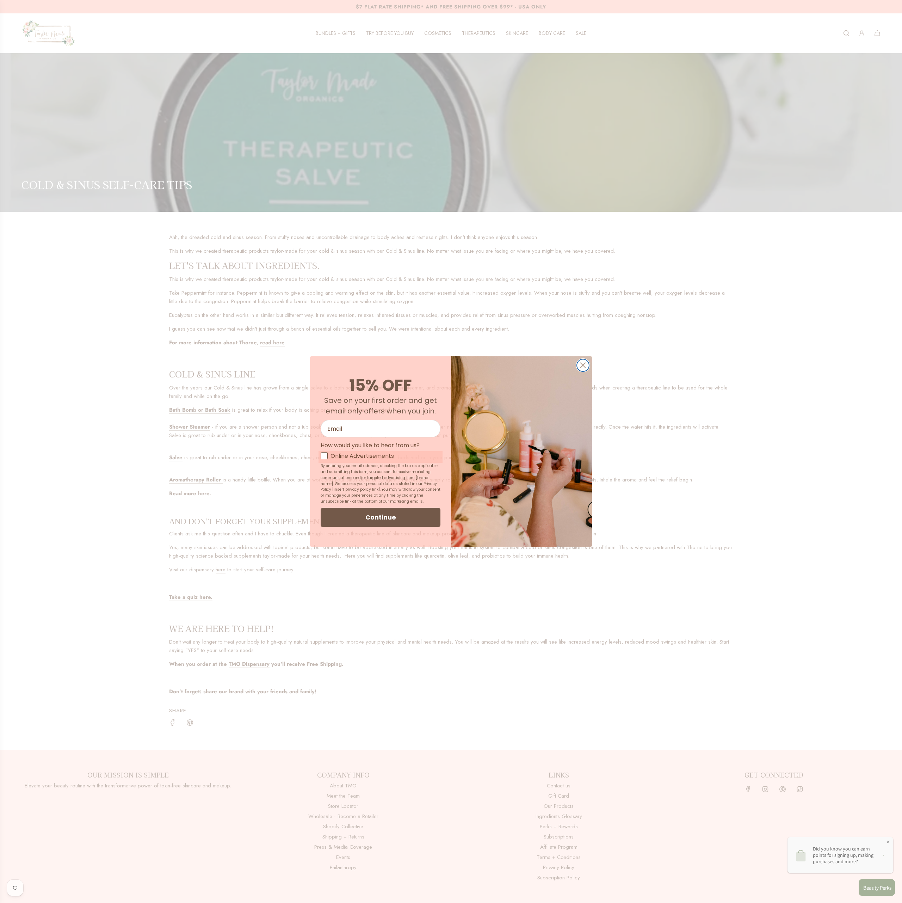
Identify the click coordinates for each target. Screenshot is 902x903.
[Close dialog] (583, 365)
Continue (380, 517)
